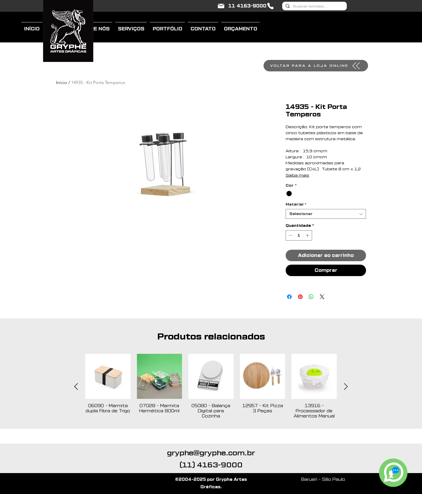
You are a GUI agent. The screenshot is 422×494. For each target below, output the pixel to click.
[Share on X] (322, 296)
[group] (211, 386)
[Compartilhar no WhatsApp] (311, 296)
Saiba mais (297, 175)
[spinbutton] (299, 235)
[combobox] (326, 214)
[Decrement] (290, 235)
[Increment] (308, 235)
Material (296, 204)
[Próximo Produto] (346, 386)
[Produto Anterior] (76, 386)
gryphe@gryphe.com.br (211, 453)
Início (61, 82)
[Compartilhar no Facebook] (289, 296)
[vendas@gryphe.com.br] (221, 6)
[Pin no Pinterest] (300, 296)
